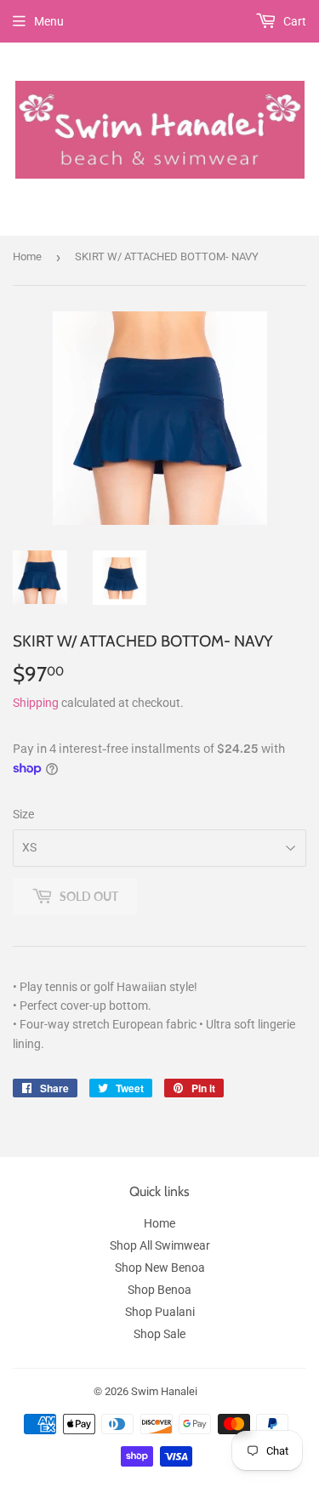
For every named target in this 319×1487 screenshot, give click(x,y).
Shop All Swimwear (160, 1245)
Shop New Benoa (160, 1267)
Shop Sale (159, 1334)
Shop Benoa (159, 1289)
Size (23, 814)
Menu (49, 21)
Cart (293, 21)
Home (27, 256)
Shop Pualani (160, 1312)
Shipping (36, 702)
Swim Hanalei (164, 1391)
